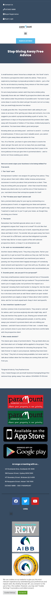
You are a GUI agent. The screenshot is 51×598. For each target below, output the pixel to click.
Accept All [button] (22, 593)
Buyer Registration (12, 14)
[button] (26, 33)
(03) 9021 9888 (10, 9)
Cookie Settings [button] (9, 593)
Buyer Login (8, 19)
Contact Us (8, 5)
